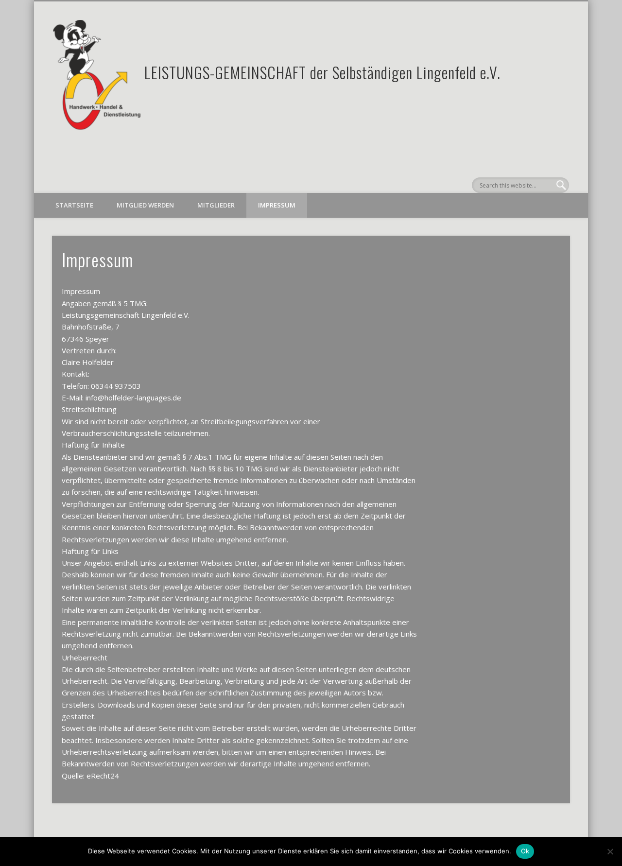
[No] (610, 851)
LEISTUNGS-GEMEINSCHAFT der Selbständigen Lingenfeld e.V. (322, 72)
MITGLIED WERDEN (145, 205)
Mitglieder (216, 205)
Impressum (276, 205)
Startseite (74, 205)
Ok (525, 851)
